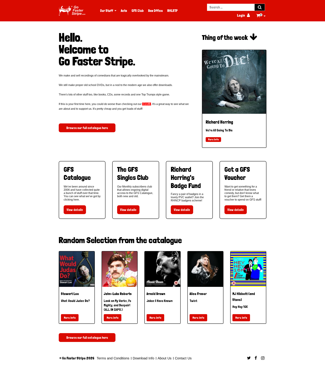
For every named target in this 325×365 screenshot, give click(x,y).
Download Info (143, 358)
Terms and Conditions (113, 358)
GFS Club (138, 11)
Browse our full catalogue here (87, 128)
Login (243, 15)
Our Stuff (106, 11)
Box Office (155, 11)
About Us (164, 358)
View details (75, 210)
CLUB (146, 104)
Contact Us (183, 358)
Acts (124, 11)
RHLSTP (172, 11)
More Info (213, 139)
